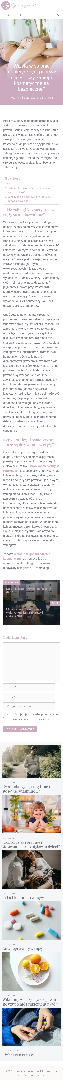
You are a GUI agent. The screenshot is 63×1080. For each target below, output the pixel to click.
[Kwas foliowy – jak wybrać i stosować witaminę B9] (31, 775)
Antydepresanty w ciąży (22, 948)
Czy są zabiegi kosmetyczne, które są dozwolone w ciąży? (28, 198)
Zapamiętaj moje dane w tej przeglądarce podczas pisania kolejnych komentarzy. (32, 716)
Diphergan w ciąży (18, 1054)
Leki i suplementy (10, 782)
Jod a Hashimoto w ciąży (23, 897)
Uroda (49, 97)
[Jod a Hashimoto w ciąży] (31, 886)
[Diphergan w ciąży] (31, 1044)
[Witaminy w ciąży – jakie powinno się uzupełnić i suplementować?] (31, 988)
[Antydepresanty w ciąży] (31, 937)
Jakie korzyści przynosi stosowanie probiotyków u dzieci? (31, 844)
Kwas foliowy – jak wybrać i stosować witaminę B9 (26, 789)
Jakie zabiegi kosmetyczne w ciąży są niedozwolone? (28, 190)
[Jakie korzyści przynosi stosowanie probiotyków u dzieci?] (31, 831)
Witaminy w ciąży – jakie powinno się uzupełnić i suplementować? (31, 1002)
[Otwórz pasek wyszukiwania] (58, 15)
